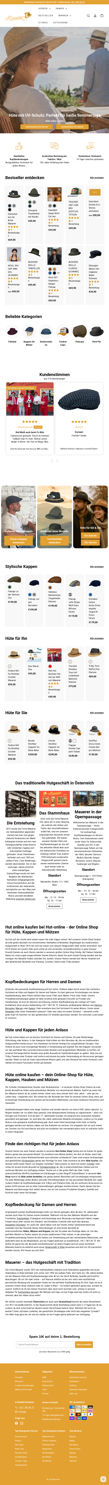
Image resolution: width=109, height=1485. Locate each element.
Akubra (73, 1436)
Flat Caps (19, 1444)
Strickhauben (21, 1457)
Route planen (54, 906)
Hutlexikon (74, 1381)
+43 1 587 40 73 (78, 2)
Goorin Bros (75, 1449)
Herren (44, 8)
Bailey (72, 1441)
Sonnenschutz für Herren (36, 127)
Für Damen (90, 535)
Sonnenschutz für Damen (72, 127)
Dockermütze (21, 1436)
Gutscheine (60, 23)
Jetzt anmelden (84, 1344)
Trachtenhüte (23, 1218)
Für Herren (90, 542)
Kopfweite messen (78, 1377)
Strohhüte (46, 1461)
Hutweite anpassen (78, 1389)
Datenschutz (48, 1385)
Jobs (44, 1389)
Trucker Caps (21, 1461)
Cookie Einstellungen (24, 1385)
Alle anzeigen (97, 177)
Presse (45, 1393)
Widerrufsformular (23, 1389)
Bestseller (46, 16)
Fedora (18, 1441)
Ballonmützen (48, 1436)
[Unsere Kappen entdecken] (18, 517)
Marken (64, 16)
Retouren (19, 1381)
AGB (44, 1377)
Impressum (47, 1381)
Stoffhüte (46, 1457)
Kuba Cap (19, 1449)
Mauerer (73, 1457)
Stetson (73, 1461)
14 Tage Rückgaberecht (53, 1415)
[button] (52, 460)
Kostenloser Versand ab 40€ (53, 1409)
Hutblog (73, 1385)
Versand (19, 1377)
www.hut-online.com (25, 899)
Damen (60, 8)
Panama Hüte (21, 1453)
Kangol (73, 1453)
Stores (43, 23)
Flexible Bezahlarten (51, 1419)
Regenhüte (47, 1449)
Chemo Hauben (49, 1441)
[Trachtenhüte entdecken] (54, 517)
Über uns (74, 1393)
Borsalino (74, 1444)
